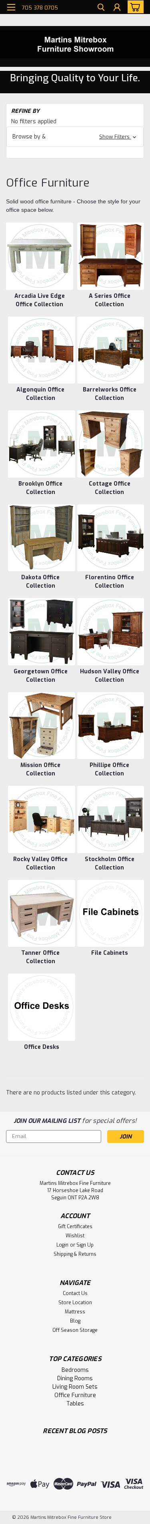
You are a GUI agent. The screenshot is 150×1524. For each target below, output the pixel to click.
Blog (75, 1321)
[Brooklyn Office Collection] (41, 444)
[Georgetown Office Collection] (41, 631)
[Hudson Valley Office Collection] (110, 631)
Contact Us (75, 1293)
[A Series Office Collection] (110, 256)
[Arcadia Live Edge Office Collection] (39, 256)
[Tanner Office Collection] (41, 913)
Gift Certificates (75, 1226)
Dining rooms (75, 1378)
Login (62, 1245)
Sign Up (85, 1245)
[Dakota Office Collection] (41, 538)
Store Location (75, 1302)
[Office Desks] (41, 1007)
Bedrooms (75, 1370)
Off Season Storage (75, 1330)
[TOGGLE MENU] (11, 7)
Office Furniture (75, 1395)
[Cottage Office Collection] (110, 444)
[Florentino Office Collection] (110, 538)
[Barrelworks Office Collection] (110, 350)
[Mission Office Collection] (41, 725)
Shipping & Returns (75, 1254)
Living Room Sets (75, 1387)
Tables (75, 1404)
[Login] (117, 8)
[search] (101, 8)
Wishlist (75, 1236)
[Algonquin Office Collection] (41, 350)
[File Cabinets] (110, 913)
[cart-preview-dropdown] (134, 6)
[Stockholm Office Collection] (110, 819)
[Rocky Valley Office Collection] (41, 819)
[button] (75, 136)
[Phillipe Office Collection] (110, 725)
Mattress (75, 1312)
